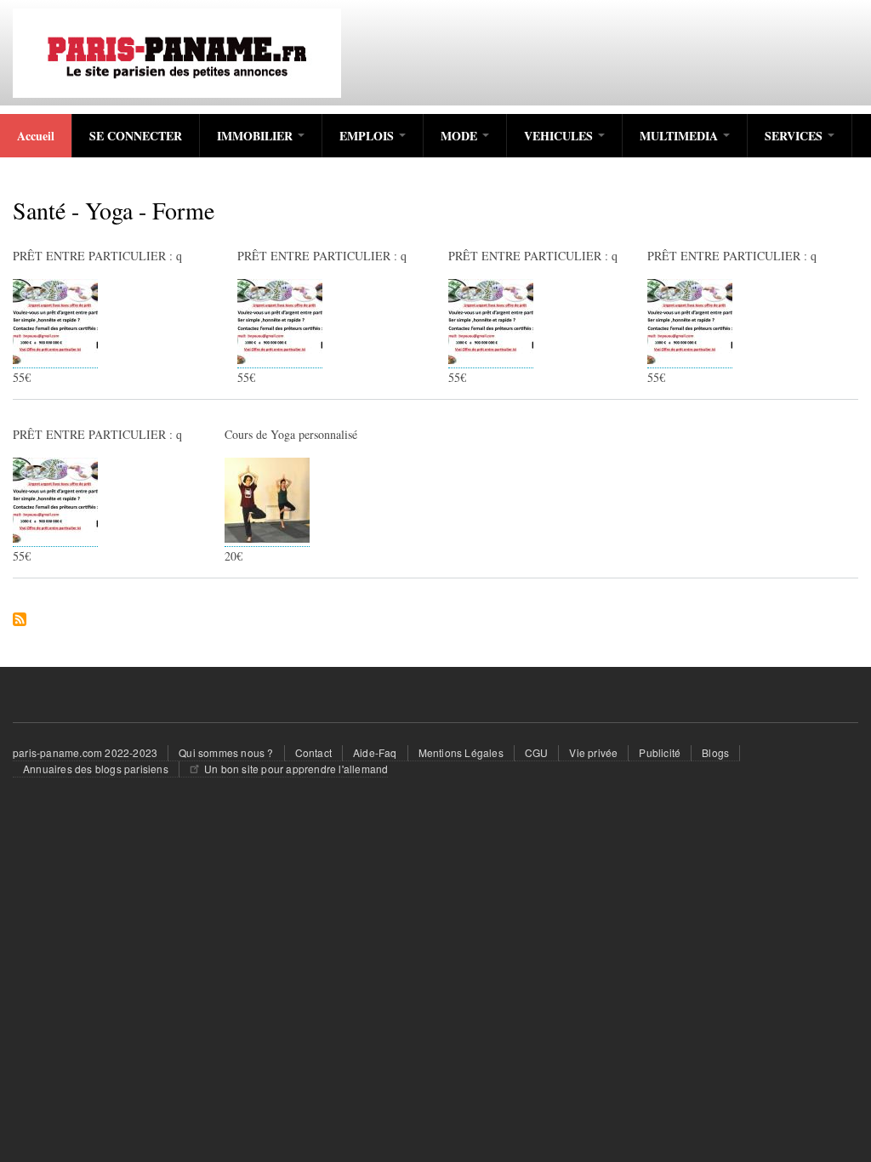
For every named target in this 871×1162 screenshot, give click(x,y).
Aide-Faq (375, 752)
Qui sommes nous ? (226, 752)
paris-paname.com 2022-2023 (85, 752)
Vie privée (593, 752)
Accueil (35, 136)
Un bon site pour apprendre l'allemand (296, 768)
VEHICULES (560, 136)
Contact (313, 752)
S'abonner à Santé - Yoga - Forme (19, 620)
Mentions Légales (461, 752)
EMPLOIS (368, 136)
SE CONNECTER (135, 136)
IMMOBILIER (256, 136)
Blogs (715, 752)
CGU (537, 752)
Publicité (659, 752)
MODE (461, 136)
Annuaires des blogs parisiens (95, 768)
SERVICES (795, 136)
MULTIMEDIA (680, 136)
